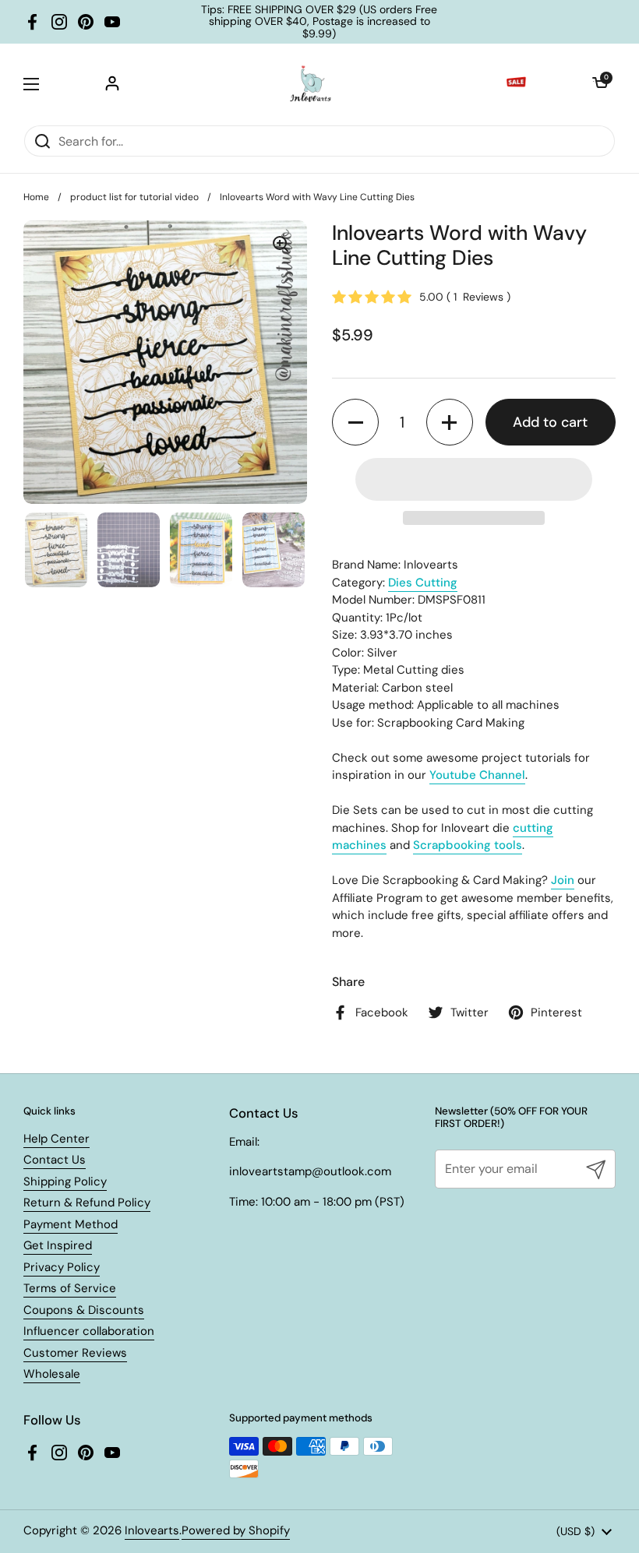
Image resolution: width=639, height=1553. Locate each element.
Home (36, 197)
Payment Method (70, 1224)
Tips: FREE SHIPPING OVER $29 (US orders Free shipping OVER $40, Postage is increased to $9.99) (319, 22)
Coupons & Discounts (83, 1310)
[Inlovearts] (310, 84)
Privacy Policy (61, 1267)
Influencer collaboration (88, 1331)
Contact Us (54, 1159)
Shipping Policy (65, 1181)
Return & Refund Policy (86, 1202)
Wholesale (51, 1374)
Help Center (56, 1138)
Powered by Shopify (236, 1530)
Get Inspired (57, 1245)
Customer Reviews (75, 1353)
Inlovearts (152, 1530)
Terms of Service (69, 1288)
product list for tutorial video (134, 197)
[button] (600, 84)
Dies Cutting (422, 582)
